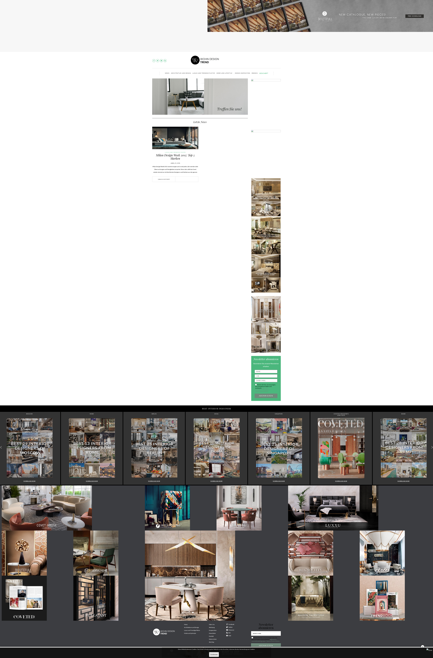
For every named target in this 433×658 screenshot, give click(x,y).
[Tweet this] (187, 179)
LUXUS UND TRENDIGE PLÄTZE (203, 73)
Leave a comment (164, 179)
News (167, 73)
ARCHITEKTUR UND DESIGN (181, 73)
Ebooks (255, 73)
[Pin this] (190, 179)
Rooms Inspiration (242, 73)
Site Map (211, 642)
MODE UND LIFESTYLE (224, 73)
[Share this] (183, 179)
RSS (229, 633)
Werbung (212, 627)
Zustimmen (214, 654)
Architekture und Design (191, 627)
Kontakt (211, 636)
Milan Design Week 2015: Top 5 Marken (175, 156)
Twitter (230, 627)
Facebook (231, 624)
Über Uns (212, 624)
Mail (229, 635)
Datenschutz (213, 639)
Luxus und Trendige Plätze (192, 630)
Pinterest (231, 630)
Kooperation (212, 630)
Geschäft (263, 73)
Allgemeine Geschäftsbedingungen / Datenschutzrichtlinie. (262, 389)
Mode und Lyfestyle (190, 633)
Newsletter (212, 633)
